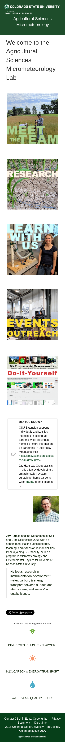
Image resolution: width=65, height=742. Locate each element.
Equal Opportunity (36, 718)
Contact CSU (12, 718)
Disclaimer (40, 722)
